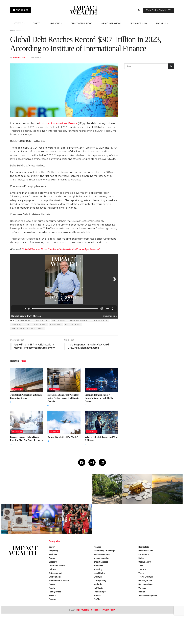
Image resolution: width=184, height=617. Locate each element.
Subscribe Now (138, 23)
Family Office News (81, 23)
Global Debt (56, 324)
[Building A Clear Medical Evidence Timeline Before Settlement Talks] (47, 519)
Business (20, 30)
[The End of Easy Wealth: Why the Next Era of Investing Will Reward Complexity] (16, 489)
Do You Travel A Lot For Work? (62, 437)
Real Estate (143, 547)
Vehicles (142, 588)
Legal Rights (99, 573)
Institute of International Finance (58, 123)
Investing (55, 23)
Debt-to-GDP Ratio (78, 320)
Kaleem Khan (19, 57)
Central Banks (23, 320)
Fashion (52, 595)
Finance (97, 547)
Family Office (55, 592)
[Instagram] (92, 462)
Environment (55, 577)
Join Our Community (158, 10)
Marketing (98, 584)
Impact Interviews (111, 23)
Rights (141, 558)
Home (12, 30)
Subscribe (21, 10)
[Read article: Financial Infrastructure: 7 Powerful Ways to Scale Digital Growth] (101, 380)
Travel (37, 23)
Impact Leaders (101, 562)
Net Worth (98, 588)
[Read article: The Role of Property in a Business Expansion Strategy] (26, 380)
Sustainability (144, 562)
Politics (97, 595)
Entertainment (55, 573)
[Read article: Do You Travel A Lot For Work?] (63, 422)
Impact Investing (101, 558)
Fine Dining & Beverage (104, 551)
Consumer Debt (41, 320)
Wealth (141, 592)
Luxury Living (100, 580)
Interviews (98, 565)
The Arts (142, 569)
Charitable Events (57, 565)
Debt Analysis (58, 320)
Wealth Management (148, 595)
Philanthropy (100, 592)
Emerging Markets (20, 324)
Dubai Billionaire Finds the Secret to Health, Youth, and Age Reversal (60, 249)
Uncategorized (145, 580)
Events (52, 584)
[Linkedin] (102, 462)
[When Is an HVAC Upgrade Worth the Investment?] (16, 519)
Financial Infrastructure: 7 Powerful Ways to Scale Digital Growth (99, 398)
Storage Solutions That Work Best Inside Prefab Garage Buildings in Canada (63, 398)
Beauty (52, 547)
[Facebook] (81, 462)
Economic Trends (99, 320)
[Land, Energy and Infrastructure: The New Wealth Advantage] (167, 489)
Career (52, 558)
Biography (53, 551)
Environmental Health (59, 580)
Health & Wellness (102, 554)
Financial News (40, 324)
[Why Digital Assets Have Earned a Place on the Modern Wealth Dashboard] (77, 489)
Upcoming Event (145, 584)
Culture (52, 569)
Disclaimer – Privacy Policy (103, 610)
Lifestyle (18, 23)
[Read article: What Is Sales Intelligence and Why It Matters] (101, 422)
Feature (52, 599)
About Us (161, 23)
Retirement (143, 554)
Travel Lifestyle (145, 577)
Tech (140, 565)
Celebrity (53, 562)
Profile (97, 599)
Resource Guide (145, 551)
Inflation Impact (73, 324)
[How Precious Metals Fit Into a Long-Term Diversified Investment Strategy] (137, 489)
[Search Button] (139, 10)
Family (52, 588)
